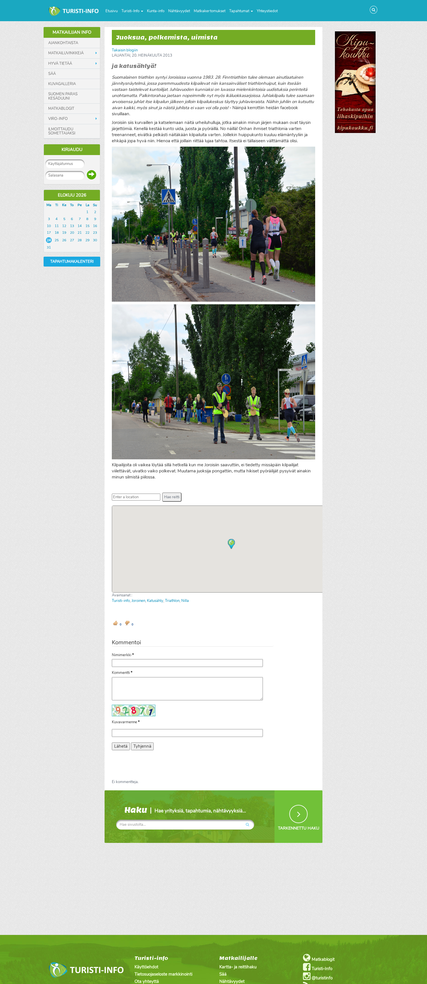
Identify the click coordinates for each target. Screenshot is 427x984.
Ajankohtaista (63, 43)
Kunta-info (155, 11)
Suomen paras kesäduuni (63, 96)
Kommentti (122, 672)
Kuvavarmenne (126, 722)
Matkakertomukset (209, 11)
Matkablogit (61, 109)
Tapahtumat (239, 11)
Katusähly (155, 600)
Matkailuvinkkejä (66, 53)
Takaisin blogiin (125, 50)
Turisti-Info (130, 11)
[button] (172, 497)
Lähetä (121, 746)
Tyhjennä (142, 746)
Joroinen (138, 600)
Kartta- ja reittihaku (237, 967)
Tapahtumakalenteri (72, 261)
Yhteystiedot (267, 11)
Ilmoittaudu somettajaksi (61, 131)
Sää (52, 74)
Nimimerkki (123, 655)
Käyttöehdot (146, 967)
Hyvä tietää (60, 64)
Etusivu (111, 11)
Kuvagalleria (62, 84)
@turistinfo (322, 978)
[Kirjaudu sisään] (91, 174)
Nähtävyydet (179, 11)
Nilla (185, 600)
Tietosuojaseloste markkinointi (163, 974)
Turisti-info (121, 600)
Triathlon (172, 600)
